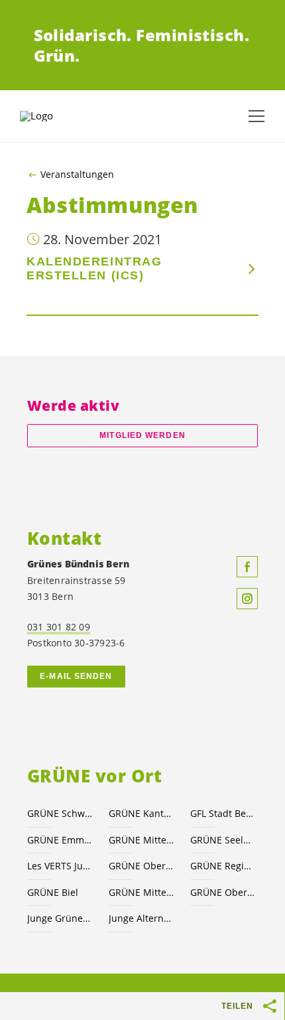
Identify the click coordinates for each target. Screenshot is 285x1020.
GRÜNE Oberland (223, 892)
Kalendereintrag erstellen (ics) (94, 268)
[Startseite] (53, 116)
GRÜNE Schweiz (60, 813)
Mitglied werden (142, 435)
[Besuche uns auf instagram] (247, 598)
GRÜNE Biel (52, 892)
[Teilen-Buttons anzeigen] (270, 1006)
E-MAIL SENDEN (76, 676)
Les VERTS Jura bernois (60, 865)
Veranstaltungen (77, 174)
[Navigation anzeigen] (256, 116)
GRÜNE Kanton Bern (141, 813)
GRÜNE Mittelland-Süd (141, 840)
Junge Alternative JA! (141, 918)
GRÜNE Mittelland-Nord (141, 892)
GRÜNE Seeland (223, 840)
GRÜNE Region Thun (223, 865)
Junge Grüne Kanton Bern (60, 918)
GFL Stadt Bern (223, 813)
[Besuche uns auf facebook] (247, 566)
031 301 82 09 (58, 626)
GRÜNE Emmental (60, 840)
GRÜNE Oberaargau (141, 865)
